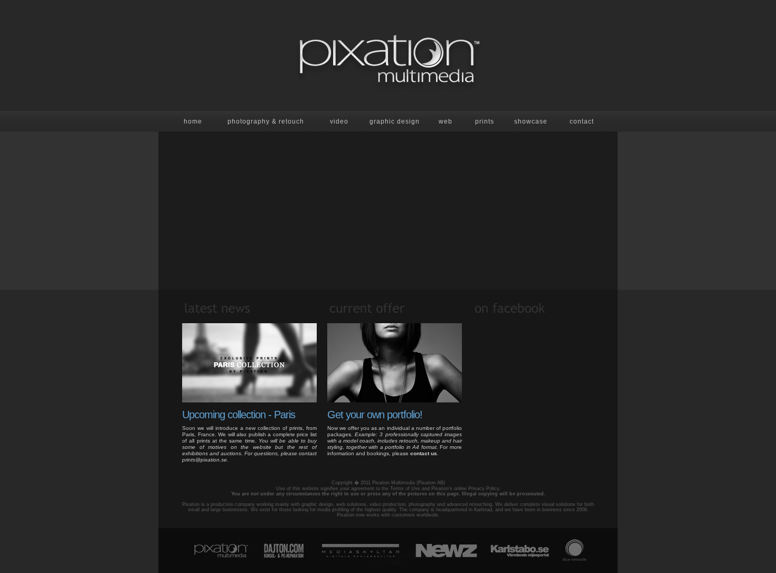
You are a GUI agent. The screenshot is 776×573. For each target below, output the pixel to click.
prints (484, 121)
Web (445, 121)
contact (582, 121)
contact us (423, 453)
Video (339, 121)
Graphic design (395, 121)
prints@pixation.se (204, 460)
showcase (530, 121)
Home (193, 121)
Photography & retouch (266, 121)
